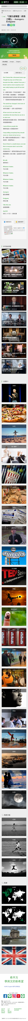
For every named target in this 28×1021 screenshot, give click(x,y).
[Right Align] (26, 2)
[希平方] (5, 2)
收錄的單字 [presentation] (20, 221)
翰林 (9, 1010)
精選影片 (3, 1010)
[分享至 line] (11, 25)
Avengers (12, 61)
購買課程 (16, 2)
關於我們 (9, 1011)
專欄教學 (3, 1012)
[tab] (7, 72)
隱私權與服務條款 (18, 1008)
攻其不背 (3, 1008)
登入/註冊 (22, 2)
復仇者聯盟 (5, 61)
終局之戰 (4, 64)
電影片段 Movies (6, 10)
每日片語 (3, 1011)
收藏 (4, 16)
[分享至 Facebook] (9, 25)
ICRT (9, 1008)
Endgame (18, 61)
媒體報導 (9, 1012)
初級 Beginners (17, 10)
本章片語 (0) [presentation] (19, 72)
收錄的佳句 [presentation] (8, 221)
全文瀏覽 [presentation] (6, 72)
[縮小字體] (24, 68)
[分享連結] (14, 25)
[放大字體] (21, 68)
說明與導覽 (16, 1010)
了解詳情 (14, 55)
